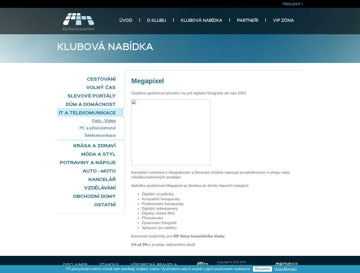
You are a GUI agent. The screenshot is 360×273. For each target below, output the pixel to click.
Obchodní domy (94, 196)
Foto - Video (104, 120)
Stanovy (109, 264)
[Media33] (286, 264)
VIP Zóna (283, 20)
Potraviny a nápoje (88, 162)
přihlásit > (293, 4)
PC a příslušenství (98, 127)
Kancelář (102, 179)
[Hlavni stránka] (76, 29)
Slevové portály (91, 95)
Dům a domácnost (91, 104)
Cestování (101, 78)
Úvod (125, 20)
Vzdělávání (100, 187)
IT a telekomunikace (87, 112)
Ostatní (105, 204)
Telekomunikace (100, 135)
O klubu (156, 20)
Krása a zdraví (94, 145)
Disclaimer (75, 264)
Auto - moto (99, 170)
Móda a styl (98, 153)
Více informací (285, 269)
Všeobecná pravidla (153, 264)
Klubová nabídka (201, 20)
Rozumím (262, 269)
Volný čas (101, 87)
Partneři (247, 20)
